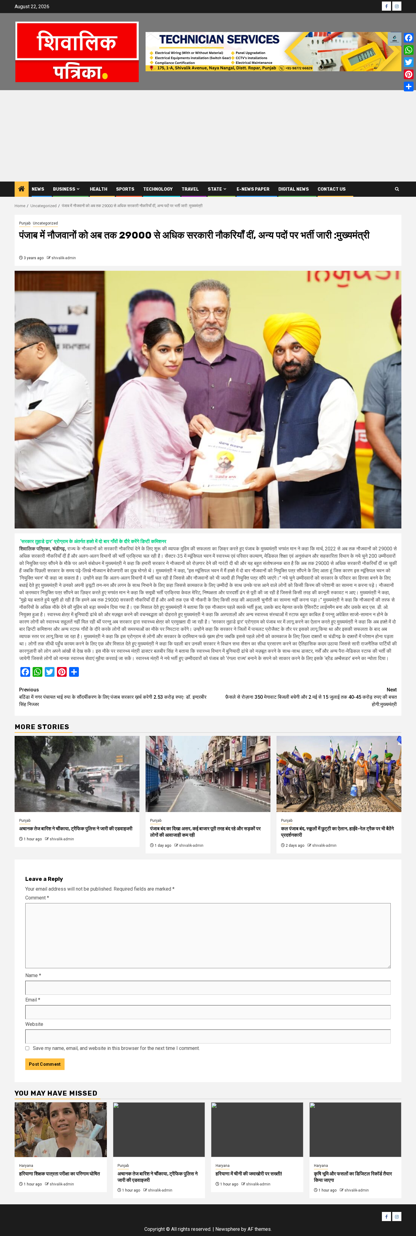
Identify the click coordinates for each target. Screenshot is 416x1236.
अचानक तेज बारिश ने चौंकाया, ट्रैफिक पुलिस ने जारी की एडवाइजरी (75, 829)
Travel (190, 189)
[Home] (21, 189)
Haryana (26, 1166)
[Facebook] (409, 38)
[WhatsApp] (409, 50)
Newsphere (227, 1229)
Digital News (293, 189)
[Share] (409, 86)
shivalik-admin (63, 258)
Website (34, 1024)
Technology (158, 189)
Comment (37, 898)
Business (64, 189)
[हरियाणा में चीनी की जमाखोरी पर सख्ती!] (257, 1129)
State (215, 189)
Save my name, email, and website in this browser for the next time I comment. (116, 1048)
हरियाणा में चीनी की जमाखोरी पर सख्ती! (249, 1174)
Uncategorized (45, 223)
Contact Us (332, 189)
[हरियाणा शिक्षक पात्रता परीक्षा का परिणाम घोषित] (61, 1129)
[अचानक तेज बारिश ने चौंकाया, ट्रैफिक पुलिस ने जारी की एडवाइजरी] (77, 774)
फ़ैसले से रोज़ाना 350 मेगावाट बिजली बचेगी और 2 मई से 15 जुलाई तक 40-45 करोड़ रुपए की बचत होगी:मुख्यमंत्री (311, 697)
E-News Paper (253, 189)
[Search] (397, 189)
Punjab (24, 223)
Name (33, 975)
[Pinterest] (409, 74)
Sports (125, 189)
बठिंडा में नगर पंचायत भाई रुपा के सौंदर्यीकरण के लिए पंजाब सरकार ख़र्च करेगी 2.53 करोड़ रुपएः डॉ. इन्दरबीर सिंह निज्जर (112, 697)
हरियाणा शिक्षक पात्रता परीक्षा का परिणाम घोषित (59, 1174)
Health (98, 189)
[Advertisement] (208, 135)
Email (32, 1000)
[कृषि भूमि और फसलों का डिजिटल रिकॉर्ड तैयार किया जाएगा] (355, 1129)
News (38, 189)
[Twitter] (409, 62)
